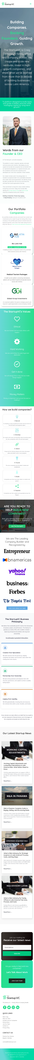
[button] (17, 953)
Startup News (6, 1022)
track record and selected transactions (21, 224)
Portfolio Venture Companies (10, 1020)
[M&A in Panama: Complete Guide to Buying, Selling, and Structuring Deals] (17, 795)
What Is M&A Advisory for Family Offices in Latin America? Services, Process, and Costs (16, 900)
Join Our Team (6, 1024)
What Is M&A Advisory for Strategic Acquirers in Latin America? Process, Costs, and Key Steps (16, 855)
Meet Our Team (6, 1018)
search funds (25, 190)
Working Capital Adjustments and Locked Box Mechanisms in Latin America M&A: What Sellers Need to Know (16, 766)
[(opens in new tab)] (17, 263)
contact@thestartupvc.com (9, 1041)
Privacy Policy (6, 1027)
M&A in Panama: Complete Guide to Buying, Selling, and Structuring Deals (16, 809)
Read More (8, 781)
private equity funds (14, 190)
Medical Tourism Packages (17, 274)
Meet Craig (5, 1016)
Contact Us (5, 1025)
